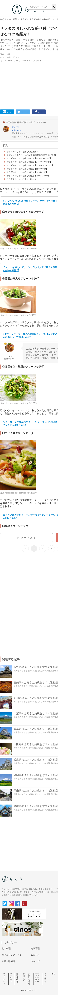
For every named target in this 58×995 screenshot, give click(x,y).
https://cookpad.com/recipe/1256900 (21, 493)
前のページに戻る (26, 537)
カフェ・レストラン (12, 955)
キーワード (11, 978)
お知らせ (24, 977)
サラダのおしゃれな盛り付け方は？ (22, 151)
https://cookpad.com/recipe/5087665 (21, 248)
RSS (53, 974)
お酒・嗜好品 (8, 961)
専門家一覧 (45, 978)
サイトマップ (4, 979)
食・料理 (13, 19)
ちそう (3, 19)
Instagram (16, 130)
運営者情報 (17, 978)
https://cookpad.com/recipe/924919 (20, 315)
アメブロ (16, 127)
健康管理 (35, 948)
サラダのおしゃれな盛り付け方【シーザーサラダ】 (29, 162)
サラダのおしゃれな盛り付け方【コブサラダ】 (27, 169)
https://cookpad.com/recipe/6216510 (21, 403)
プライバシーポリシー (37, 978)
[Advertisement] (29, 51)
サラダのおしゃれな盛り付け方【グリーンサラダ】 (29, 158)
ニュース (35, 955)
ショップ (35, 961)
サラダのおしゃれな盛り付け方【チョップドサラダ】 (30, 165)
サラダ (23, 19)
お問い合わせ (29, 979)
